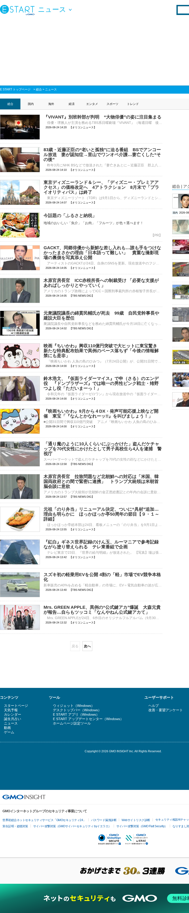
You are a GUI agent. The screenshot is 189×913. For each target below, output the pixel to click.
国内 (31, 104)
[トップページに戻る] (18, 10)
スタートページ (16, 706)
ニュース (51, 89)
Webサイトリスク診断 (136, 820)
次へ (87, 646)
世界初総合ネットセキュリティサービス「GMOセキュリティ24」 (44, 820)
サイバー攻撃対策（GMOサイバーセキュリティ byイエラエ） (72, 826)
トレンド (133, 104)
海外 (51, 104)
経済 (72, 104)
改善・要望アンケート (165, 710)
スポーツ (112, 104)
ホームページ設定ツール (72, 723)
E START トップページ (15, 89)
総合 (39, 89)
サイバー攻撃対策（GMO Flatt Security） (141, 826)
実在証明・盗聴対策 (15, 826)
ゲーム (9, 732)
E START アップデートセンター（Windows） (88, 719)
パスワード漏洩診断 (104, 820)
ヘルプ (153, 706)
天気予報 (11, 710)
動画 (7, 728)
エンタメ (92, 104)
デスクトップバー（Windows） (77, 710)
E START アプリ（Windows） (76, 714)
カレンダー (12, 714)
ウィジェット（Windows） (73, 706)
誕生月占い (12, 719)
